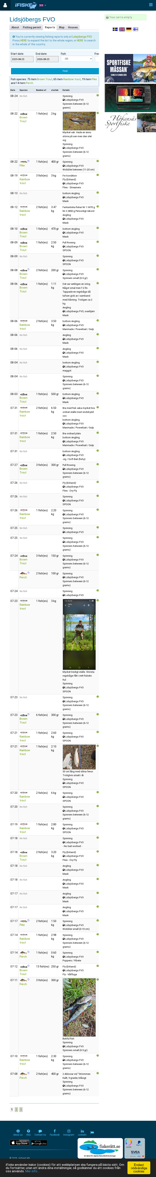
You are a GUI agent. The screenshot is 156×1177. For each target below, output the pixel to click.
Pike (94, 79)
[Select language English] (122, 29)
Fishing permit (32, 27)
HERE (23, 40)
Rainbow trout (72, 79)
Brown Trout (44, 79)
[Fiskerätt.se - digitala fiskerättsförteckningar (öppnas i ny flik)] (100, 1148)
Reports (50, 27)
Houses (73, 27)
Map (61, 27)
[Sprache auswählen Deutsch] (129, 29)
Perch (29, 83)
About (15, 27)
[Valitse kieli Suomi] (135, 29)
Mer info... (32, 1171)
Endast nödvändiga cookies (139, 1167)
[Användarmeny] (5, 5)
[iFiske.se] (26, 5)
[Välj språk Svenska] (115, 29)
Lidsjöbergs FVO (82, 36)
